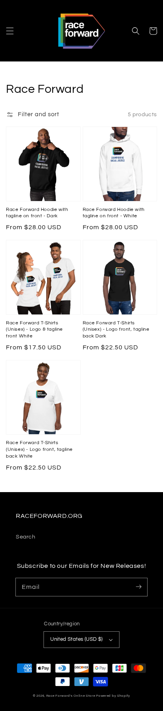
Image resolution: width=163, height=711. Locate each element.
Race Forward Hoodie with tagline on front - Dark (37, 213)
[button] (10, 31)
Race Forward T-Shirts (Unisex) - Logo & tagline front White (34, 329)
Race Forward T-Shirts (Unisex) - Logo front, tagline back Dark (116, 329)
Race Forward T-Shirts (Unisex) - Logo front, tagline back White (39, 449)
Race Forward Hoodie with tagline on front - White (114, 213)
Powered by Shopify (113, 696)
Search (26, 537)
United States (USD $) (76, 639)
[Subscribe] (138, 587)
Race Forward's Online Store (70, 696)
